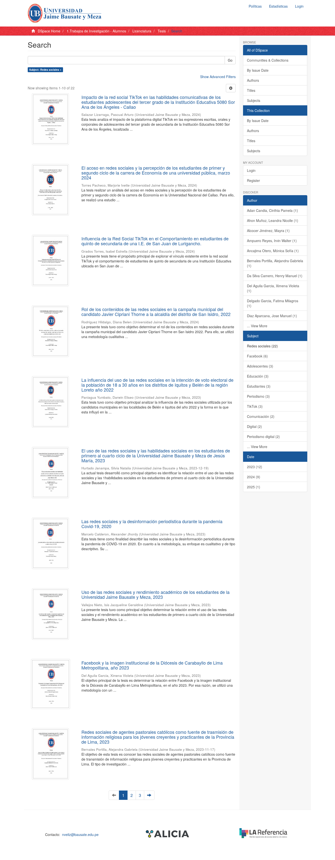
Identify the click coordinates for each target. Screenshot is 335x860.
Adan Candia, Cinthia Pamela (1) (272, 210)
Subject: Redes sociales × (45, 69)
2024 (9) (253, 476)
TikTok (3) (255, 406)
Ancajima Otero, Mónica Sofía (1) (273, 250)
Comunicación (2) (260, 416)
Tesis (162, 30)
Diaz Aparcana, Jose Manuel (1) (272, 315)
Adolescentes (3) (260, 366)
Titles (251, 90)
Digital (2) (254, 426)
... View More (257, 325)
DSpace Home (49, 30)
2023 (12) (254, 466)
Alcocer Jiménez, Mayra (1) (268, 230)
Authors (253, 80)
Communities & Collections (267, 60)
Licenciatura (141, 30)
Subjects (253, 100)
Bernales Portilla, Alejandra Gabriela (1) (275, 263)
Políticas (255, 6)
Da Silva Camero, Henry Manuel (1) (274, 275)
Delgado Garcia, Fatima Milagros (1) (272, 303)
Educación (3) (258, 376)
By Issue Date (258, 70)
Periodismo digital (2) (263, 436)
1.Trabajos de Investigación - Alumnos (96, 30)
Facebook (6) (257, 356)
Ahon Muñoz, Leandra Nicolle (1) (272, 220)
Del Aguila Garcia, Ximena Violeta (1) (273, 288)
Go (230, 60)
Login (251, 170)
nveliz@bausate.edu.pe (80, 834)
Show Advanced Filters (218, 76)
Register (253, 180)
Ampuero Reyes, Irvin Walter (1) (272, 240)
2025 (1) (253, 486)
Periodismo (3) (258, 396)
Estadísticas (278, 6)
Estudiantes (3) (259, 386)
